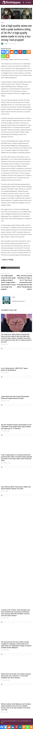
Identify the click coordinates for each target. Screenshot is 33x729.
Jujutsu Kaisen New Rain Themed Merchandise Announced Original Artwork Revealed (15, 397)
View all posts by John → (18, 301)
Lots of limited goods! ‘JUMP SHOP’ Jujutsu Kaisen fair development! (14, 369)
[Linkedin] (16, 52)
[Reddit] (12, 52)
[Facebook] (3, 52)
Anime (2, 22)
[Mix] (29, 52)
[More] (7, 56)
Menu (29, 2)
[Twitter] (7, 52)
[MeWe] (25, 52)
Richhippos (13, 721)
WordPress (26, 721)
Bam (2, 722)
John (6, 43)
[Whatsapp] (3, 56)
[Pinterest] (20, 52)
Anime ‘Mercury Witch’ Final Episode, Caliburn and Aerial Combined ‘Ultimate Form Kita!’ (16, 488)
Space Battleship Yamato (13, 267)
